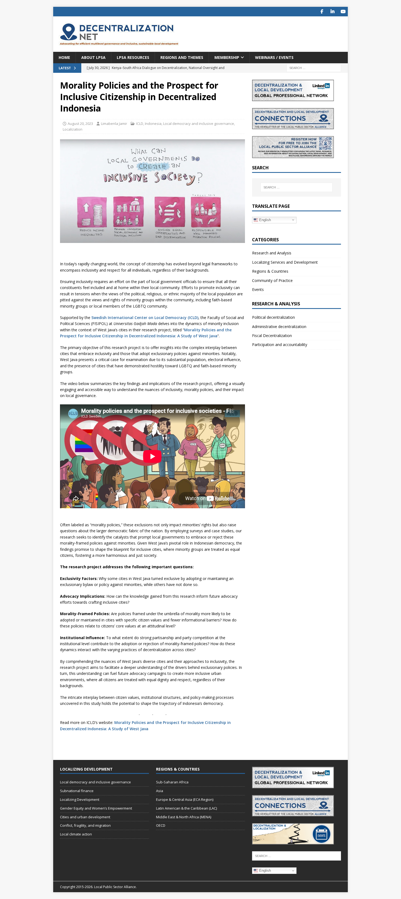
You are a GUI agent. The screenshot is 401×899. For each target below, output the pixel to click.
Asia (159, 790)
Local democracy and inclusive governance (198, 123)
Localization (72, 129)
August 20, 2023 (80, 123)
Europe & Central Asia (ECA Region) (184, 799)
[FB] (322, 11)
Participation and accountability (279, 344)
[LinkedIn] (332, 11)
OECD (160, 825)
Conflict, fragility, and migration (85, 825)
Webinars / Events (274, 57)
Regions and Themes (181, 57)
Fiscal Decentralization (272, 335)
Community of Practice (272, 280)
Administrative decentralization (279, 326)
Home (64, 57)
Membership (226, 57)
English (264, 220)
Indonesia (153, 123)
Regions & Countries (270, 271)
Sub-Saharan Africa (172, 782)
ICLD (139, 123)
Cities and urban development (85, 816)
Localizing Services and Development (285, 262)
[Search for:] (313, 67)
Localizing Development (79, 799)
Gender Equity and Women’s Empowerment (96, 808)
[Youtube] (343, 11)
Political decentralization (273, 317)
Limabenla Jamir (114, 123)
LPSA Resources (133, 57)
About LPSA (93, 57)
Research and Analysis (271, 252)
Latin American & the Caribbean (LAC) (186, 808)
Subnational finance (77, 790)
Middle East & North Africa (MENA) (183, 816)
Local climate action (76, 834)
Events (258, 289)
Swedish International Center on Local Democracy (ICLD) (144, 317)
